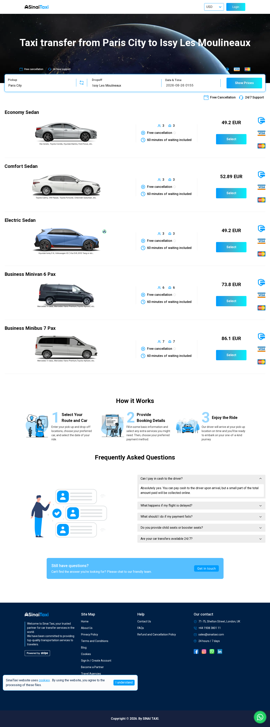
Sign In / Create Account (96, 660)
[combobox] (39, 85)
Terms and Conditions (94, 641)
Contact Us (144, 621)
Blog (84, 647)
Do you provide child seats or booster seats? (172, 527)
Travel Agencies (91, 673)
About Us (87, 628)
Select (231, 139)
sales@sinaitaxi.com (211, 634)
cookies (44, 680)
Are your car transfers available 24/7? (167, 539)
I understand (124, 682)
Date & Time (173, 80)
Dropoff (97, 79)
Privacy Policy (89, 634)
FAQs (140, 628)
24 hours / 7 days (209, 641)
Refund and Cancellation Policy (156, 634)
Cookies (86, 654)
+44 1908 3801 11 (209, 628)
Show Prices (244, 83)
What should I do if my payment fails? (167, 516)
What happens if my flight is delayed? (166, 505)
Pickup (12, 79)
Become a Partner (92, 667)
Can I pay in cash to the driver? (162, 478)
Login (235, 7)
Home (85, 621)
